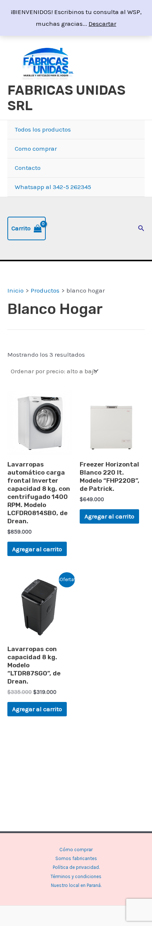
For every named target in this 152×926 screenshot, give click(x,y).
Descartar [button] (102, 23)
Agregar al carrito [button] (37, 549)
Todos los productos (43, 129)
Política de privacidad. (76, 867)
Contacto (28, 167)
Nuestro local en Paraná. (76, 885)
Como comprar (36, 148)
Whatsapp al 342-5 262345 (53, 187)
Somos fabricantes (76, 858)
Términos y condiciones (76, 876)
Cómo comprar (76, 849)
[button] (141, 228)
